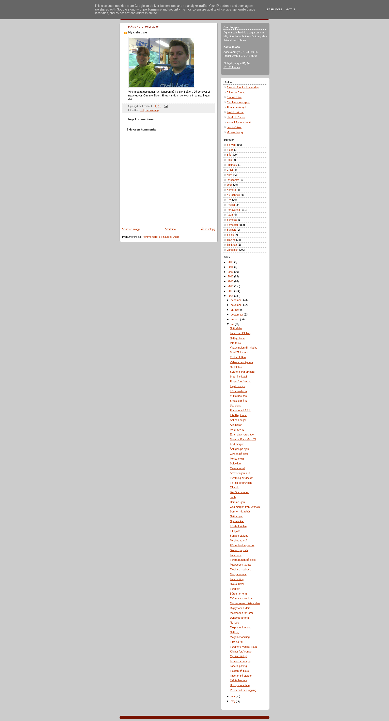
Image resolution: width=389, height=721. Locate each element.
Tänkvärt (232, 244)
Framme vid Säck (240, 410)
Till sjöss (235, 531)
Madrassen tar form (241, 613)
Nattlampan (236, 516)
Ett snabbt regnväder (242, 434)
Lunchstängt (237, 579)
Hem (229, 174)
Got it (290, 9)
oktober (235, 309)
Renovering (152, 110)
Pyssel (231, 204)
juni (233, 696)
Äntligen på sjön (239, 449)
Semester (232, 225)
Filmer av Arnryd (236, 107)
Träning (231, 240)
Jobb (229, 184)
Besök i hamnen (239, 492)
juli (233, 324)
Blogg (230, 150)
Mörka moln (237, 458)
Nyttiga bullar (237, 338)
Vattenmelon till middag (243, 347)
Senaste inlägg (131, 229)
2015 (231, 262)
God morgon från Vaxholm (245, 507)
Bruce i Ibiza (234, 97)
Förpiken (235, 588)
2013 (231, 272)
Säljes (230, 234)
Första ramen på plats (243, 559)
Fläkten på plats (239, 671)
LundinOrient (234, 127)
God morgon (237, 444)
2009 (231, 291)
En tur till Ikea (238, 357)
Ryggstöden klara (240, 608)
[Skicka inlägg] (165, 106)
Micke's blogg (235, 132)
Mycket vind (237, 429)
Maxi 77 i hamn (239, 352)
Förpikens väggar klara (243, 646)
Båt (142, 110)
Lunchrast (236, 555)
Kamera (231, 189)
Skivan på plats (239, 550)
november (237, 305)
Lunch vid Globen (240, 333)
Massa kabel (237, 468)
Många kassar (238, 574)
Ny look (234, 622)
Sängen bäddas (239, 535)
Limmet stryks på (240, 661)
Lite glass (235, 405)
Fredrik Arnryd (231, 56)
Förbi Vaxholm (238, 391)
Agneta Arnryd (231, 52)
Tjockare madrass (240, 569)
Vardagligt (232, 249)
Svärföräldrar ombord (242, 371)
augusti (235, 319)
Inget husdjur (237, 386)
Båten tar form (238, 593)
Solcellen (235, 463)
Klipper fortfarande (240, 651)
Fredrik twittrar (235, 112)
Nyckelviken (237, 521)
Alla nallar (236, 425)
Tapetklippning (238, 666)
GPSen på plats (239, 453)
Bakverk (231, 144)
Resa (230, 214)
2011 (231, 281)
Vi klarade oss (238, 396)
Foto (229, 159)
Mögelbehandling (240, 637)
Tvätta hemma (238, 680)
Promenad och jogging (243, 690)
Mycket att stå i (239, 540)
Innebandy (233, 180)
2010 (231, 286)
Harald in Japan (236, 117)
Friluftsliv (232, 165)
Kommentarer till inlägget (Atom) (161, 236)
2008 (231, 296)
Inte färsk (235, 343)
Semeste (232, 219)
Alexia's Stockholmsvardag (243, 87)
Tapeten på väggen (241, 675)
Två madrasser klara (242, 598)
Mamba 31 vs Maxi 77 (243, 439)
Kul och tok (233, 195)
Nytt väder (236, 328)
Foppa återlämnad (240, 381)
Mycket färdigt (238, 656)
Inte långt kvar (238, 415)
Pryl (229, 199)
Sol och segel (238, 420)
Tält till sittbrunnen (241, 482)
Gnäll (230, 169)
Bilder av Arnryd (236, 92)
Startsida (170, 229)
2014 (231, 267)
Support (231, 229)
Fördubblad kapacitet (242, 545)
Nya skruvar (137, 32)
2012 (231, 276)
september (237, 314)
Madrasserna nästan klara (245, 603)
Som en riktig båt (240, 511)
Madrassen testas (240, 564)
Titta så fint (236, 642)
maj (233, 701)
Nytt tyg (234, 632)
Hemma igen (237, 502)
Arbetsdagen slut (240, 473)
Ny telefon (236, 367)
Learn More (273, 9)
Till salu (234, 487)
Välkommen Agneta (241, 362)
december (237, 300)
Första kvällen (238, 526)
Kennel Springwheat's (239, 122)
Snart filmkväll (238, 376)
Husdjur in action (240, 685)
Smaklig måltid (238, 400)
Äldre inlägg (208, 229)
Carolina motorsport (238, 102)
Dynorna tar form (240, 617)
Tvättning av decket (241, 478)
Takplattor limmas (240, 627)
